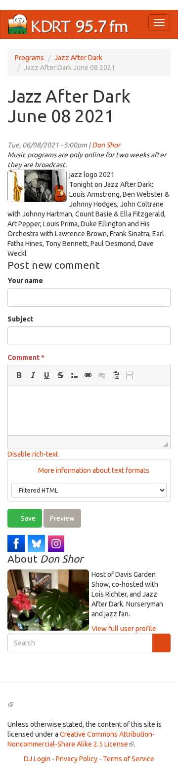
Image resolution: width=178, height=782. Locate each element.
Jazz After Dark (78, 58)
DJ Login (37, 759)
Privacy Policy (76, 759)
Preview (62, 518)
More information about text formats (93, 470)
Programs (29, 58)
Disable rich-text (32, 454)
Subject (20, 319)
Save (27, 518)
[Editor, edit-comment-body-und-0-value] (89, 410)
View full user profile (123, 629)
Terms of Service (128, 759)
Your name (25, 280)
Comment (25, 357)
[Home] (68, 24)
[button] (19, 375)
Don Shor (106, 145)
